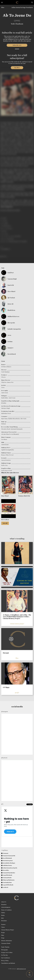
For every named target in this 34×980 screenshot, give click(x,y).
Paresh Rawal (12, 354)
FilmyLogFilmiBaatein (8, 880)
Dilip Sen (4, 382)
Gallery (3, 912)
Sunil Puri (11, 272)
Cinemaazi (5, 853)
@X (2, 804)
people (17, 692)
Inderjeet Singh (5, 408)
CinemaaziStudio (7, 877)
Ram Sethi (11, 285)
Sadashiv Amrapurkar (14, 329)
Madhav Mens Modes (14, 418)
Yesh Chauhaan (17, 24)
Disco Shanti (11, 291)
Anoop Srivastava (6, 460)
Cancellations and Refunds (8, 963)
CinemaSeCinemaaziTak (9, 855)
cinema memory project (17, 623)
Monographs (4, 949)
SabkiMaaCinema (7, 865)
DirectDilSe (6, 870)
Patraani (6, 653)
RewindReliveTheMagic (9, 863)
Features (3, 924)
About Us (3, 902)
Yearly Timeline (5, 947)
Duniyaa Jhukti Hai (24, 496)
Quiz (2, 918)
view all (5, 523)
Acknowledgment (5, 907)
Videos (3, 927)
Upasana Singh (12, 279)
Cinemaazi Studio (5, 943)
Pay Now (17, 67)
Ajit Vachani (11, 297)
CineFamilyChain (7, 882)
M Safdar (3, 403)
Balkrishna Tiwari (6, 413)
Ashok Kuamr (5, 444)
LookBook (5, 887)
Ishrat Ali (10, 304)
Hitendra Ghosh (5, 429)
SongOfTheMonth (7, 875)
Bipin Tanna (4, 418)
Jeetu (9, 335)
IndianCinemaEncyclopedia (10, 868)
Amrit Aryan (4, 392)
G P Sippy (6, 687)
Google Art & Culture (6, 952)
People (3, 932)
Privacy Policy (5, 960)
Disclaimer (4, 920)
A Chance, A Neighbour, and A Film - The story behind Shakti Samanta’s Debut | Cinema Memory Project (17, 616)
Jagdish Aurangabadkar (7, 450)
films (2, 7)
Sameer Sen (10, 382)
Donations (4, 904)
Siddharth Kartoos (13, 316)
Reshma (10, 341)
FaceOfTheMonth (7, 858)
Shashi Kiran (11, 310)
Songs (2, 938)
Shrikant (3, 424)
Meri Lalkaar (5, 519)
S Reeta (3, 377)
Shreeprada (11, 323)
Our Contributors (5, 958)
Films (2, 935)
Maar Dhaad (5, 496)
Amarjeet (10, 348)
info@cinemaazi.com (21, 968)
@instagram (4, 711)
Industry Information (6, 940)
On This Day (4, 955)
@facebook (4, 757)
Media (3, 915)
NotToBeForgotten (8, 860)
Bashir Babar (4, 398)
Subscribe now (17, 45)
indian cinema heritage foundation (22, 7)
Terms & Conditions (6, 910)
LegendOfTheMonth (8, 884)
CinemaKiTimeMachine (9, 872)
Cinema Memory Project (7, 930)
